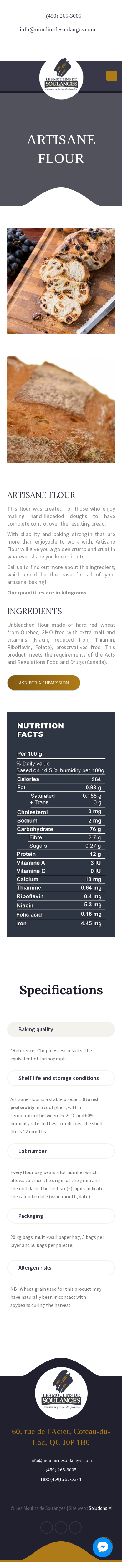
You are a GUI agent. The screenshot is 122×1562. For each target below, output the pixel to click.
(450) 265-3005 (63, 16)
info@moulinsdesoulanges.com (57, 29)
